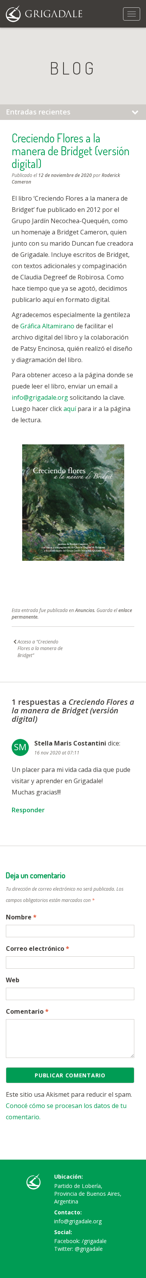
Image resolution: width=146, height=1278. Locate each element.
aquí (69, 408)
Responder (28, 810)
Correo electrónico (37, 948)
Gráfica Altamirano (47, 326)
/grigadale (94, 1241)
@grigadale (89, 1248)
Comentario (27, 1011)
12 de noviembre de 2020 (65, 175)
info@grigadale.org (40, 397)
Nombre (21, 917)
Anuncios (84, 610)
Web (12, 980)
